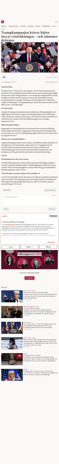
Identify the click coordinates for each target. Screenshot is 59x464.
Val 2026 (23, 26)
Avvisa (11, 247)
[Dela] (2, 77)
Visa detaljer (51, 242)
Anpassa (28, 247)
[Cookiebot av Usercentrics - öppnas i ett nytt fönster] (50, 216)
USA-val (3, 29)
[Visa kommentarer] (4, 77)
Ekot (12, 121)
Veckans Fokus (13, 26)
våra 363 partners (11, 224)
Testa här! (29, 278)
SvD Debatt (17, 184)
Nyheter (4, 26)
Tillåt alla (48, 247)
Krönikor (31, 26)
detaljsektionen (6, 235)
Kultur (38, 26)
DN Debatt (22, 169)
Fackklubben (46, 26)
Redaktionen (7, 82)
